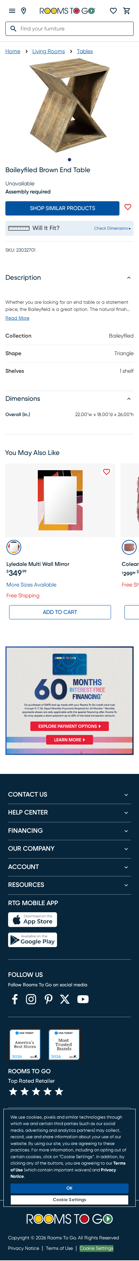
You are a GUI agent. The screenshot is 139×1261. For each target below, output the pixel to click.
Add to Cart (60, 612)
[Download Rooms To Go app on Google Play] (32, 940)
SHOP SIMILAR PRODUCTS (62, 208)
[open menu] (12, 11)
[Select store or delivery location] (23, 11)
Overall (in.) (17, 414)
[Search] (11, 29)
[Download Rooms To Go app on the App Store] (32, 919)
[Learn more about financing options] (69, 744)
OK (69, 1188)
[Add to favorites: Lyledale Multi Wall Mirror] (106, 472)
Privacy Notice (23, 1248)
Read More (17, 318)
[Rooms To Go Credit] (69, 690)
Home (12, 51)
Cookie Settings (96, 1248)
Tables (85, 51)
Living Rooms (48, 51)
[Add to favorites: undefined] (128, 207)
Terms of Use (59, 1248)
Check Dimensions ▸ (112, 228)
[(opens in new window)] (15, 999)
